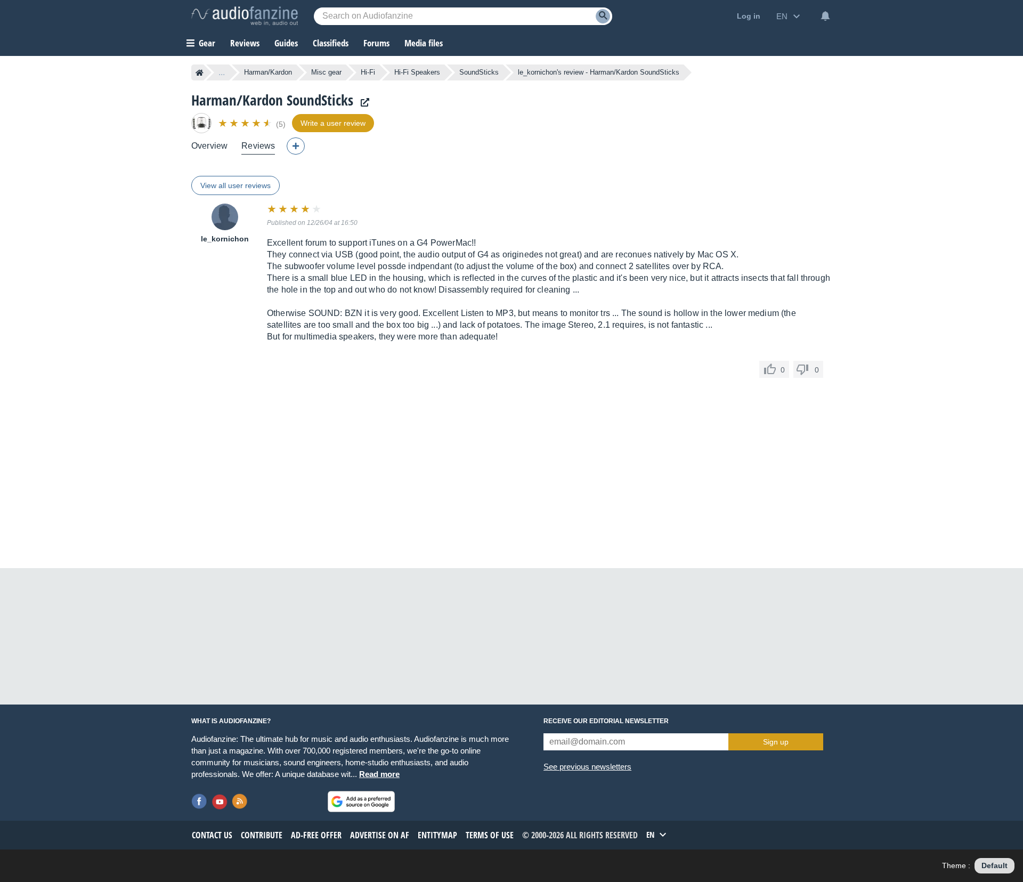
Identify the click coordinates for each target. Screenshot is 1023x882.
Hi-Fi (368, 72)
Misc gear (326, 72)
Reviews (244, 43)
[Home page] (200, 72)
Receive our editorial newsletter (606, 721)
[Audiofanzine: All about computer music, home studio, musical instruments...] (244, 16)
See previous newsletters (587, 766)
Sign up (776, 742)
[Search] (603, 16)
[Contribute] (296, 146)
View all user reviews (235, 185)
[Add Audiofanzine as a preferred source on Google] (361, 801)
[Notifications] (825, 16)
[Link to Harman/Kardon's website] (362, 102)
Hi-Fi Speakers (417, 72)
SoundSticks (479, 72)
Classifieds (330, 43)
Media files (423, 43)
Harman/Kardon (268, 72)
